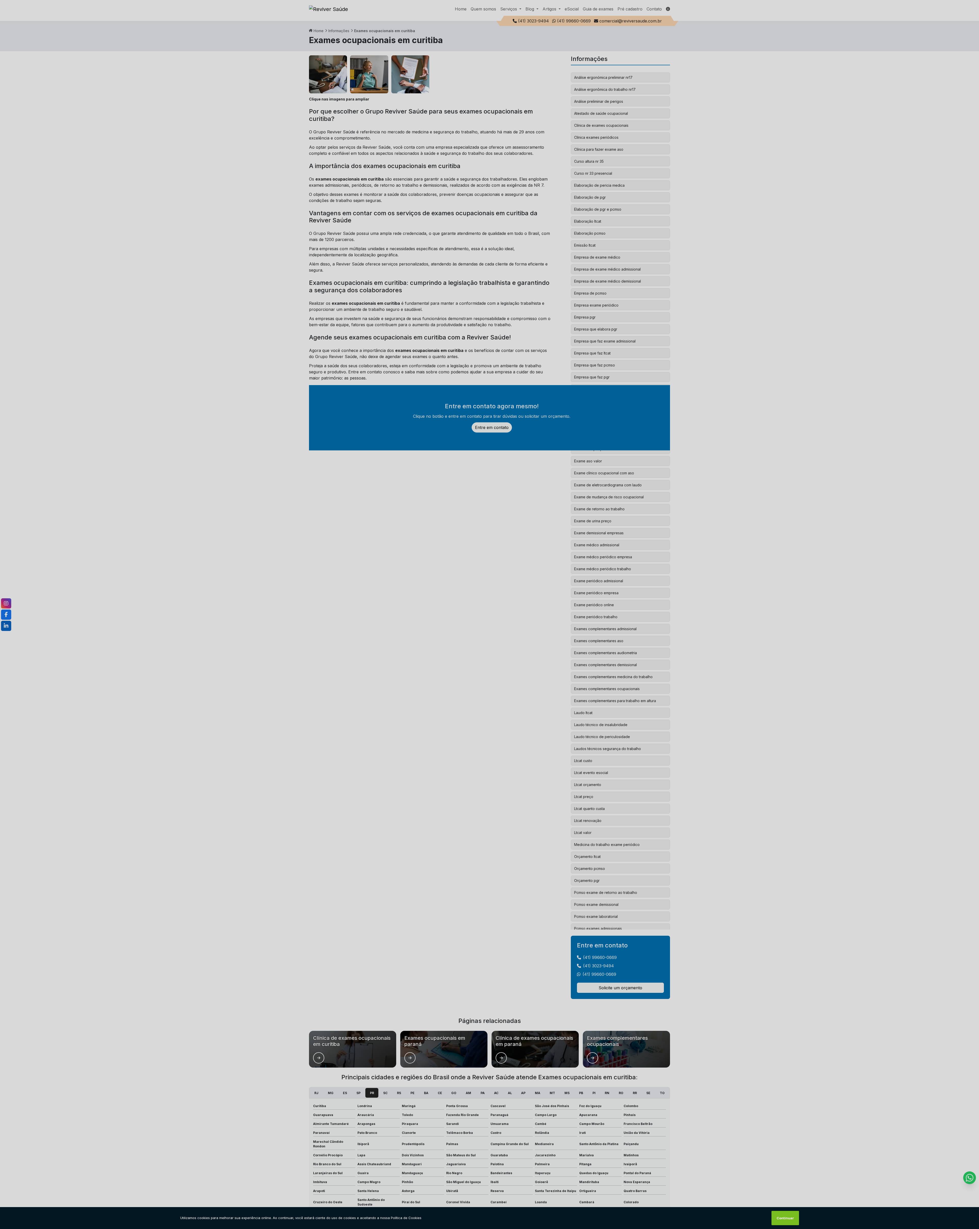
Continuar (785, 1218)
